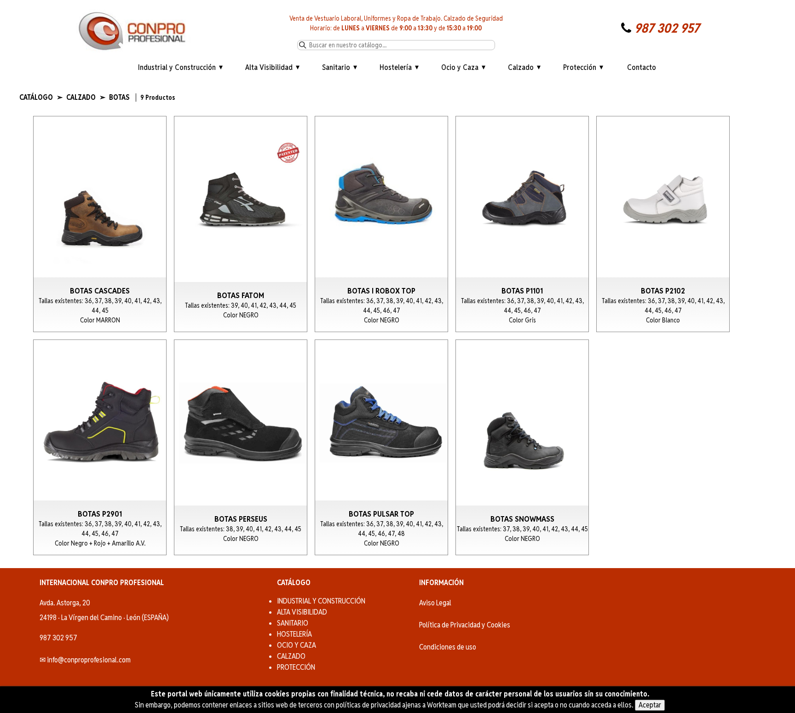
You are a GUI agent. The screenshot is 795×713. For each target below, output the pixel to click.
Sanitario (336, 67)
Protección (579, 67)
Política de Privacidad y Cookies (464, 625)
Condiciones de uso (447, 647)
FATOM (240, 224)
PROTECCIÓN (296, 667)
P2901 (100, 447)
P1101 (522, 224)
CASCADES (100, 224)
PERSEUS (240, 447)
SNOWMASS (522, 447)
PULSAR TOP (381, 447)
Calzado (521, 67)
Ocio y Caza (459, 67)
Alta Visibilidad (269, 67)
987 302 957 (666, 28)
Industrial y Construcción (177, 67)
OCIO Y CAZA (296, 645)
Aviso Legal (435, 603)
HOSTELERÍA (294, 634)
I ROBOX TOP (381, 224)
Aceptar (650, 705)
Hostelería (396, 67)
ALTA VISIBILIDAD (302, 612)
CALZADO (291, 656)
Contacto (641, 67)
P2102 (663, 224)
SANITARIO (292, 623)
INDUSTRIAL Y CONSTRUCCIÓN (321, 601)
